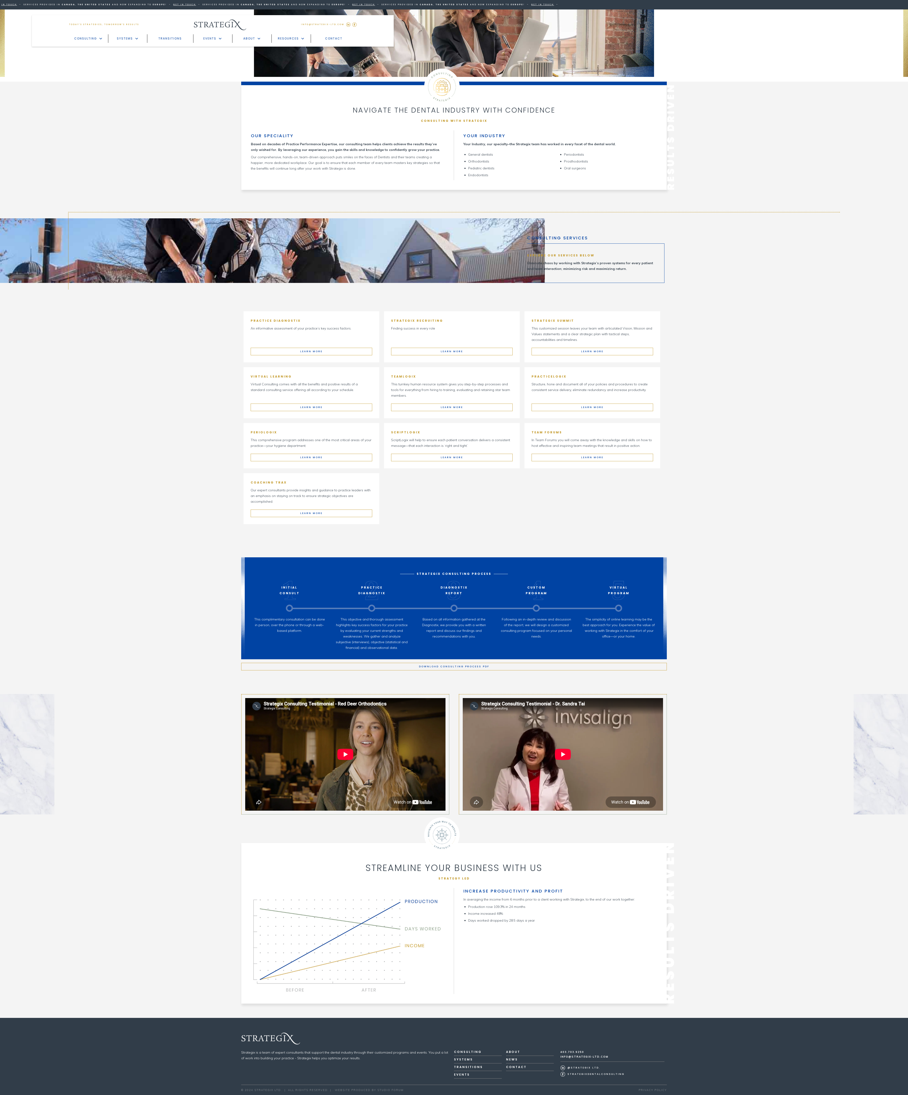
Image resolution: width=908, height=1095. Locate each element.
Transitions (170, 38)
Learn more (311, 351)
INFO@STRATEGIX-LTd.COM (322, 24)
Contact (333, 38)
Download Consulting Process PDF (454, 666)
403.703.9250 (572, 1052)
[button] (88, 38)
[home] (220, 25)
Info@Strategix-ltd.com (584, 1056)
